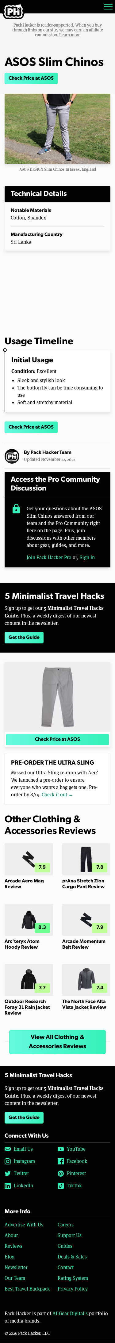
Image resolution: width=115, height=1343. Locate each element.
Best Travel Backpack (27, 1289)
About (11, 1235)
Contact (66, 1267)
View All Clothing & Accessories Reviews (57, 1042)
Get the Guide (24, 637)
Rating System (73, 1278)
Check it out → (57, 794)
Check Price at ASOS (31, 78)
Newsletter (16, 1267)
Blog (9, 1257)
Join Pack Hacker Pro (49, 557)
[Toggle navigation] (108, 6)
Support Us (70, 1235)
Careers (66, 1225)
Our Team (15, 1278)
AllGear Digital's (70, 1313)
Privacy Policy (73, 1289)
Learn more (69, 35)
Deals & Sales (72, 1257)
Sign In (87, 557)
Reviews (13, 1246)
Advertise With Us (24, 1225)
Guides (65, 1246)
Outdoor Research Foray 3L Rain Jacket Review (27, 1007)
